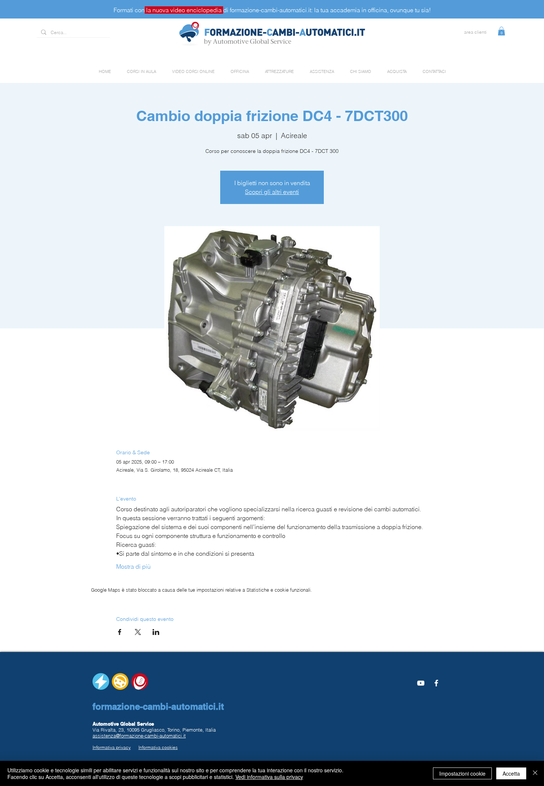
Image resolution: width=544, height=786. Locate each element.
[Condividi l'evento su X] (137, 632)
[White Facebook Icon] (436, 683)
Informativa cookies (158, 747)
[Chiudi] (535, 773)
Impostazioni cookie (462, 773)
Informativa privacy (112, 747)
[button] (501, 31)
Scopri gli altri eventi (272, 191)
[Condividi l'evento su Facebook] (119, 632)
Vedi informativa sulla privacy (269, 776)
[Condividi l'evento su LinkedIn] (155, 632)
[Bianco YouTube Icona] (420, 683)
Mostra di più (133, 566)
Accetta (511, 773)
